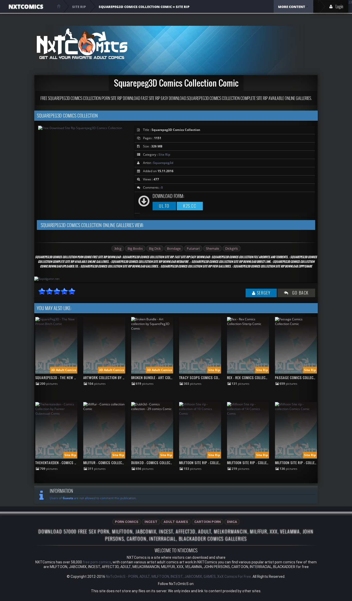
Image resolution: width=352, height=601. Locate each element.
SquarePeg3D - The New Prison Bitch (65, 377)
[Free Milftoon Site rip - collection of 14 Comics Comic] (248, 413)
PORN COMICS (126, 522)
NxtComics (26, 6)
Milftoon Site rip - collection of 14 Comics (262, 462)
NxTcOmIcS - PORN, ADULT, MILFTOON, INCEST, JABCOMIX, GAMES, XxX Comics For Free (178, 576)
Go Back (299, 293)
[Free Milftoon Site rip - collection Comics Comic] (296, 409)
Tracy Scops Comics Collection (205, 377)
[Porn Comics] (81, 44)
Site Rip (164, 154)
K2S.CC (189, 206)
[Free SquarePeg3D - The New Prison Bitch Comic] (56, 324)
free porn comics (97, 562)
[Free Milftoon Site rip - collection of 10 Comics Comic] (200, 413)
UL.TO (164, 206)
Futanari (193, 248)
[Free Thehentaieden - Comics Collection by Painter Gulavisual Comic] (56, 413)
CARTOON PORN (207, 522)
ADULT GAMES (176, 522)
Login (339, 6)
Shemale (212, 248)
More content (291, 6)
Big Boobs (135, 248)
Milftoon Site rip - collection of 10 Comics (214, 462)
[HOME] (59, 6)
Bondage (174, 248)
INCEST (151, 522)
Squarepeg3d (163, 163)
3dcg (117, 248)
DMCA (232, 522)
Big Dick (155, 248)
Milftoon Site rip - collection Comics (306, 462)
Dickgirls (231, 248)
